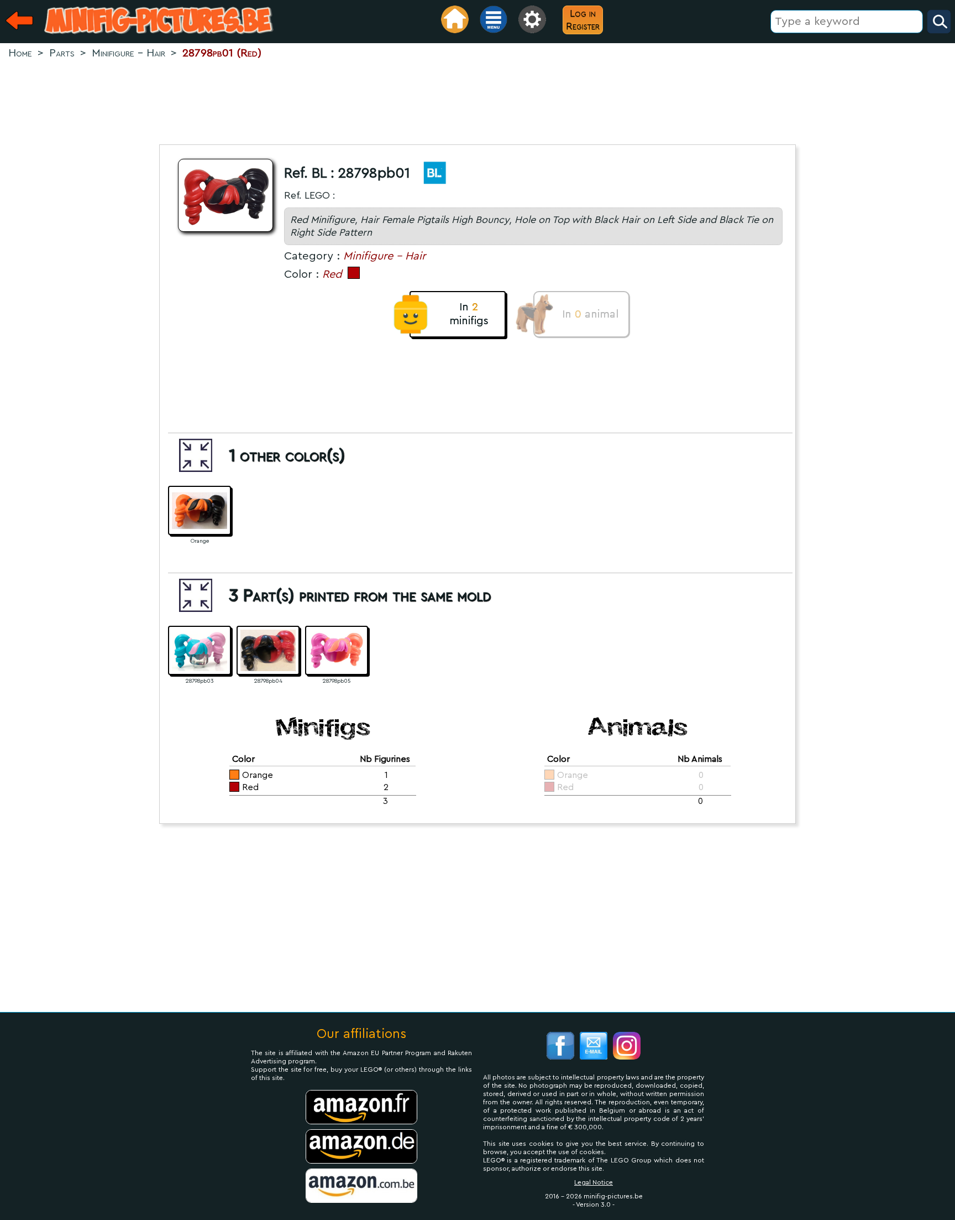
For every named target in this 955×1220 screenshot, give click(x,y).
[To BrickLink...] (429, 175)
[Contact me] (593, 1047)
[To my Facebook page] (560, 1047)
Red (332, 274)
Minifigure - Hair (384, 256)
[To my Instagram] (626, 1047)
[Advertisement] (477, 97)
